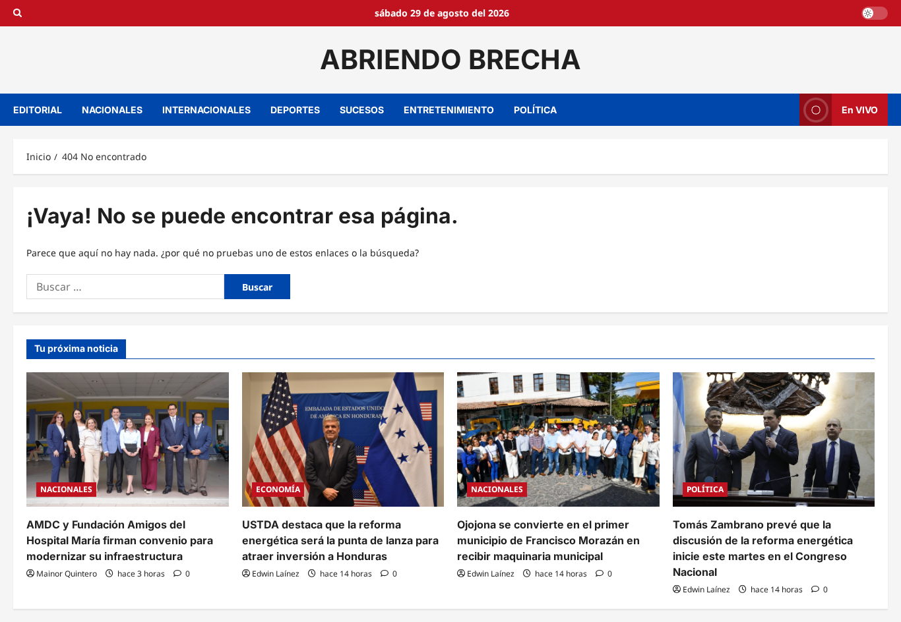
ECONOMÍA (278, 489)
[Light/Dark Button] (874, 13)
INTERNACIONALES (206, 109)
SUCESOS (362, 109)
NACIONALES (112, 109)
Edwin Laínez (275, 573)
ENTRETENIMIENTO (449, 109)
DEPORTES (295, 109)
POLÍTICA (535, 109)
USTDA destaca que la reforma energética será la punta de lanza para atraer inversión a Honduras (340, 540)
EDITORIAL (37, 109)
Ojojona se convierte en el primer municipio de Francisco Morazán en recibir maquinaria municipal (548, 540)
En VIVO (860, 109)
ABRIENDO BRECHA (450, 59)
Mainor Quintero (66, 573)
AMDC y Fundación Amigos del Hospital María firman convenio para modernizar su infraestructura (119, 540)
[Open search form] (17, 13)
